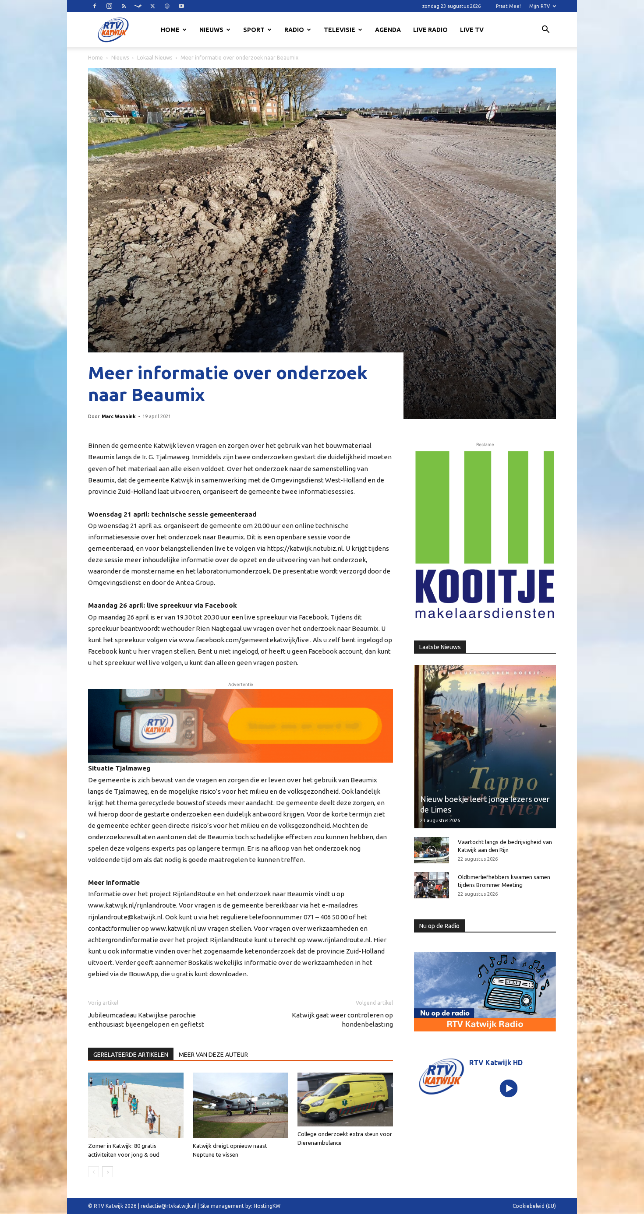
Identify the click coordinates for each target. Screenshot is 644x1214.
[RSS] (123, 6)
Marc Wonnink (119, 416)
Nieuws (211, 29)
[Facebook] (94, 6)
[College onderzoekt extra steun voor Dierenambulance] (345, 1099)
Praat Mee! (508, 6)
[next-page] (107, 1171)
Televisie (339, 29)
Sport (254, 29)
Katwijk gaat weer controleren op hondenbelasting (342, 1019)
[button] (545, 30)
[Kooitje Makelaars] (485, 535)
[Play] (509, 1088)
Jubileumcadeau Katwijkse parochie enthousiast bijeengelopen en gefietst (146, 1019)
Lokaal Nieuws (154, 57)
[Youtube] (181, 6)
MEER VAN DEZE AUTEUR (213, 1054)
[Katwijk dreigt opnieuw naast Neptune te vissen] (240, 1105)
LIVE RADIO (430, 29)
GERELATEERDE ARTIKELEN (130, 1054)
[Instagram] (109, 6)
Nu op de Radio (439, 925)
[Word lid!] (240, 726)
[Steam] (138, 6)
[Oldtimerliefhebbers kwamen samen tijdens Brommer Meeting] (431, 885)
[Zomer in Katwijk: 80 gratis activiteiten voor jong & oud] (136, 1105)
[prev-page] (93, 1171)
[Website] (166, 6)
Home (170, 29)
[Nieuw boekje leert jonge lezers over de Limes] (485, 746)
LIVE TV (472, 29)
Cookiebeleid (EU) (534, 1206)
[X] (152, 6)
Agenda (388, 29)
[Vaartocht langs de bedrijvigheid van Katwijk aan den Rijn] (431, 850)
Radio (294, 29)
